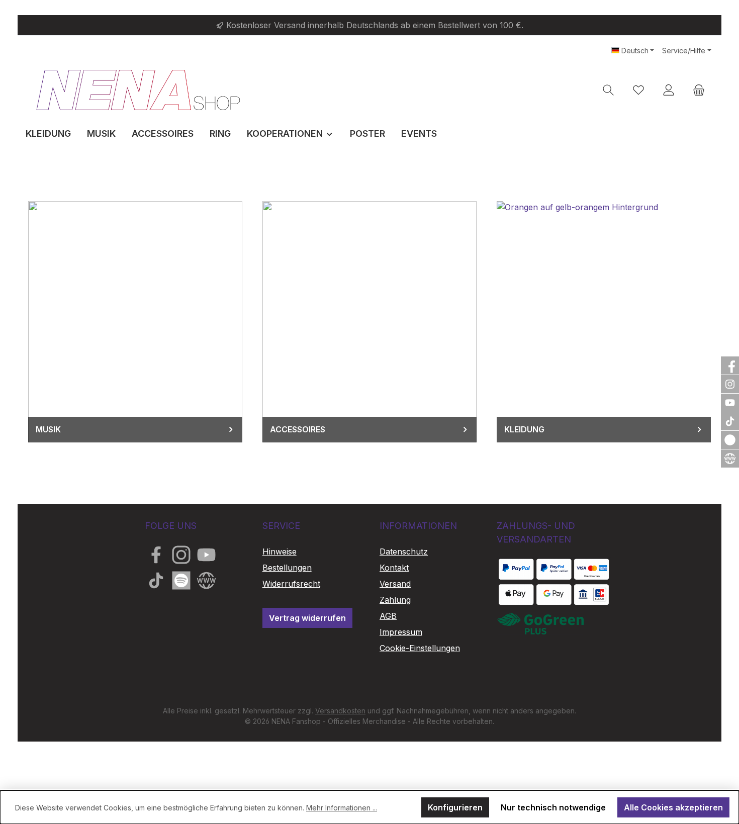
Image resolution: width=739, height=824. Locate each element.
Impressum (401, 632)
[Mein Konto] (668, 89)
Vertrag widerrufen (307, 618)
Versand (395, 584)
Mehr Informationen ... (341, 807)
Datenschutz (404, 551)
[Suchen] (608, 89)
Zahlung (395, 600)
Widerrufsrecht (291, 584)
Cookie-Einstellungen (420, 648)
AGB (388, 616)
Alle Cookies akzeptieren (673, 807)
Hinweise (279, 551)
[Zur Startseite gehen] (138, 90)
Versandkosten (340, 710)
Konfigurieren (455, 807)
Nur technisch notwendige (553, 807)
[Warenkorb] (698, 89)
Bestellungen (287, 568)
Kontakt (394, 568)
